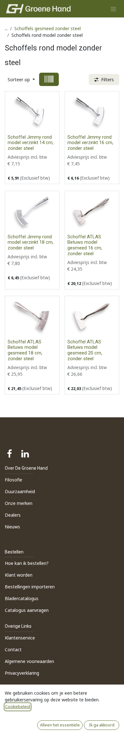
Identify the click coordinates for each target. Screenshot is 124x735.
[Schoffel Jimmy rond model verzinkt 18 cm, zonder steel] (32, 211)
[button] (21, 79)
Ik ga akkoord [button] (101, 725)
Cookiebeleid (17, 706)
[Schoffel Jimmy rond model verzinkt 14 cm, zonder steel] (32, 111)
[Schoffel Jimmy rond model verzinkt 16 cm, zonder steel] (92, 111)
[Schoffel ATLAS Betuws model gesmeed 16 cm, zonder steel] (92, 211)
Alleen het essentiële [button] (60, 725)
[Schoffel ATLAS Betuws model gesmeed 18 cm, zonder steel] (32, 316)
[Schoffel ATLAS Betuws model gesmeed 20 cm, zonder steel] (92, 316)
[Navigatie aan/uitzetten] (113, 9)
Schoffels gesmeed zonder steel (47, 28)
